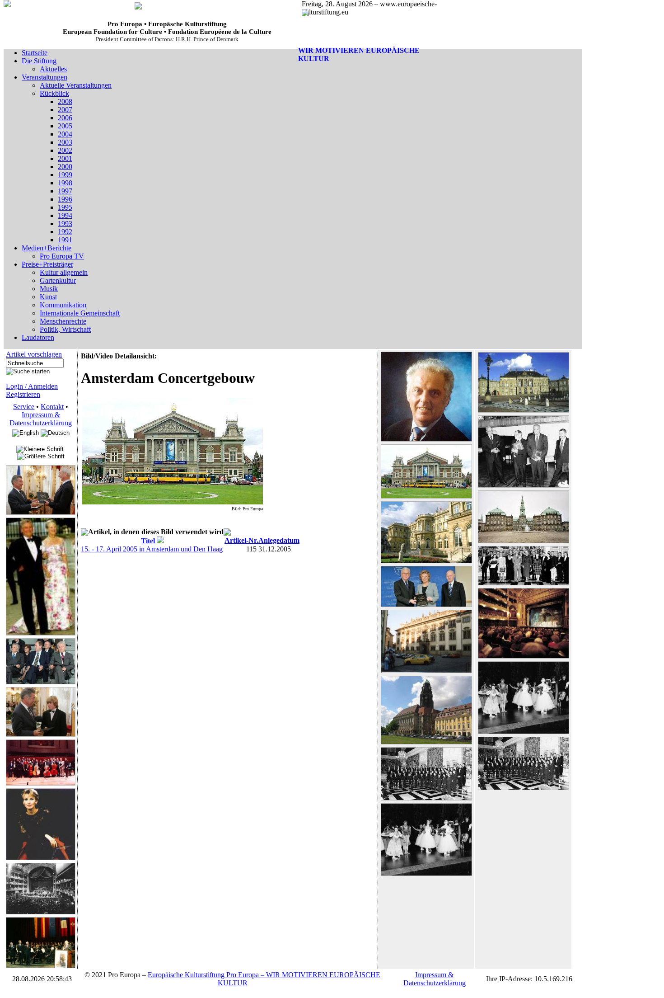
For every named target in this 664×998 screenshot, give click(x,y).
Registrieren (23, 394)
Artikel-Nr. (241, 540)
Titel (148, 541)
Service (23, 406)
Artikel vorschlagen (34, 354)
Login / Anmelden (32, 386)
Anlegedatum (278, 540)
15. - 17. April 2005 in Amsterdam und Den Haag (152, 549)
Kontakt (52, 406)
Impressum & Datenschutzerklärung (40, 419)
